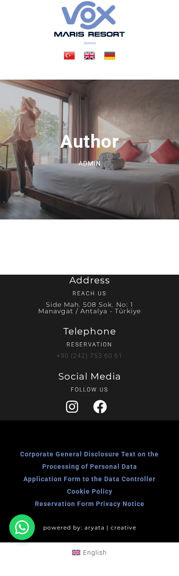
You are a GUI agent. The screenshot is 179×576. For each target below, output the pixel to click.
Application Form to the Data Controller (89, 479)
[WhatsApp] (22, 527)
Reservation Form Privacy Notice (90, 503)
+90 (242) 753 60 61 (89, 355)
